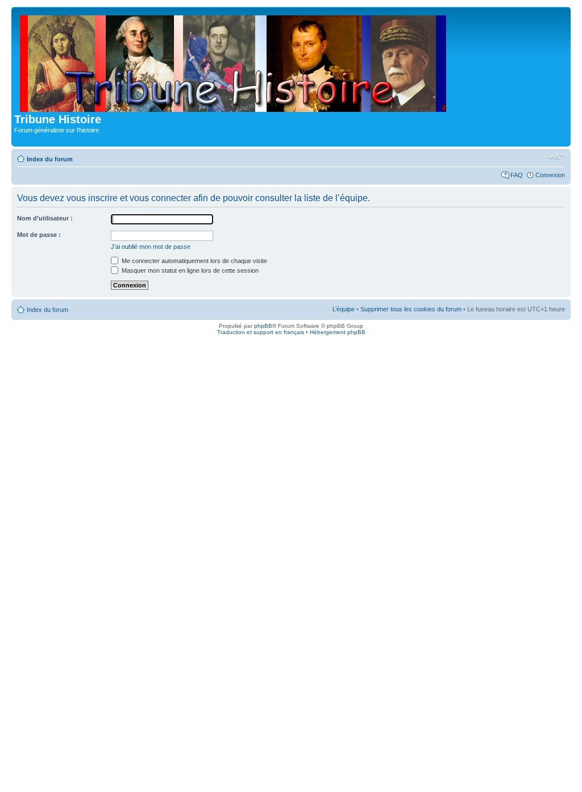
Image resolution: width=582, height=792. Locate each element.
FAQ (516, 175)
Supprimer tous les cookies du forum (411, 309)
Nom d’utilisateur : (45, 218)
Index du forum (50, 159)
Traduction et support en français (260, 332)
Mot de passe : (39, 234)
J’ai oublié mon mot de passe (150, 246)
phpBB (263, 326)
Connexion (550, 175)
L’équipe (343, 309)
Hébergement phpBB (337, 332)
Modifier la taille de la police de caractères (556, 157)
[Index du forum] (234, 61)
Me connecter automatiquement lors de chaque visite (193, 260)
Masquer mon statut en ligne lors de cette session (189, 270)
